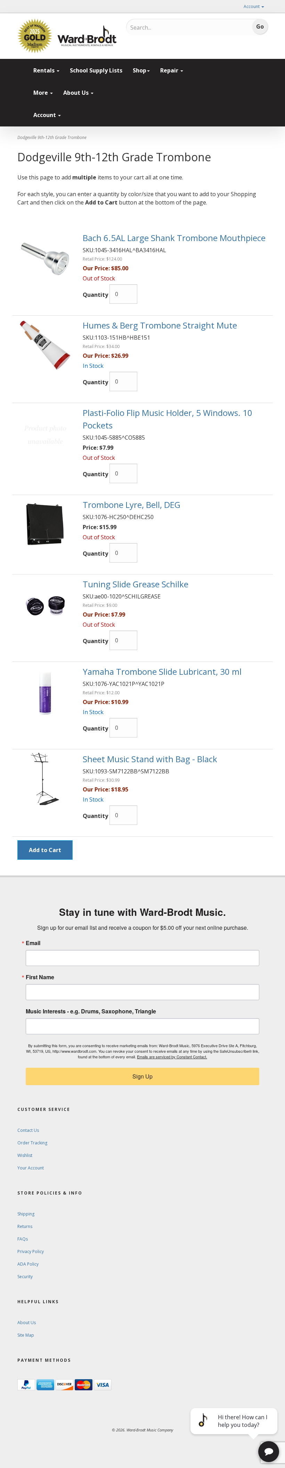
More (41, 92)
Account (252, 6)
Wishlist (24, 1155)
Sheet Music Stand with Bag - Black (150, 759)
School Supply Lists (96, 70)
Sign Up (142, 1076)
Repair (170, 70)
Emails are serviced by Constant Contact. (172, 1056)
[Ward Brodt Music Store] (87, 35)
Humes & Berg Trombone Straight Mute (160, 325)
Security (25, 1277)
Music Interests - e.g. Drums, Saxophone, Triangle (91, 1011)
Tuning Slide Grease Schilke (135, 584)
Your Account (30, 1168)
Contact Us (28, 1130)
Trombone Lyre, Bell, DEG (131, 504)
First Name (40, 977)
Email (33, 943)
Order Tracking (32, 1143)
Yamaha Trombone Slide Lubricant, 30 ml (162, 671)
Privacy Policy (30, 1251)
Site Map (25, 1335)
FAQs (22, 1239)
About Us (76, 92)
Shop (139, 70)
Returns (24, 1226)
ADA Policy (28, 1264)
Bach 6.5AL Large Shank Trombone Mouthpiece (174, 238)
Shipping (25, 1214)
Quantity (95, 295)
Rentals (44, 70)
